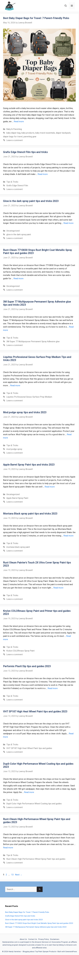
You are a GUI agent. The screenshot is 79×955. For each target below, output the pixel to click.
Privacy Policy (43, 939)
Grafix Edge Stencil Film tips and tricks (25, 152)
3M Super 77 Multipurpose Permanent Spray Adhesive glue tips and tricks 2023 (35, 927)
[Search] (40, 889)
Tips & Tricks (12, 182)
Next (18, 874)
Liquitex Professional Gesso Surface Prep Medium (29, 397)
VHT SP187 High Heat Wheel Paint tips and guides (29, 748)
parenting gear (29, 136)
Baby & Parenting (14, 129)
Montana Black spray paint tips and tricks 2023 (30, 513)
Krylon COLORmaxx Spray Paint (20, 650)
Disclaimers (54, 939)
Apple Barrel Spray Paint (17, 498)
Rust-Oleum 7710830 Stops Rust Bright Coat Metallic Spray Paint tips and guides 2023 (39, 923)
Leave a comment (14, 140)
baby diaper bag (13, 133)
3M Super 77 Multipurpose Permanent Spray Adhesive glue (33, 341)
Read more (19, 121)
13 (12, 874)
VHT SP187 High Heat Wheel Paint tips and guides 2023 (35, 711)
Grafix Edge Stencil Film (17, 185)
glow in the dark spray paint (18, 234)
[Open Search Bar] (66, 5)
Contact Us (32, 939)
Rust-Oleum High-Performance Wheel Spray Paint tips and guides (35, 859)
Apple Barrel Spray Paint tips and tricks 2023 (29, 464)
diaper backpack (63, 133)
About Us (23, 939)
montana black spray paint (18, 547)
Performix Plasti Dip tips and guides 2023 (27, 666)
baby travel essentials (45, 133)
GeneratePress (71, 951)
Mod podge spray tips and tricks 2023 (24, 412)
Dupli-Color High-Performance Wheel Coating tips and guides (34, 803)
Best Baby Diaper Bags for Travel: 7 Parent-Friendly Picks (36, 18)
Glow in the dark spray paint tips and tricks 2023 (31, 201)
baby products (27, 133)
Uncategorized (13, 231)
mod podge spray (14, 449)
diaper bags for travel (13, 136)
